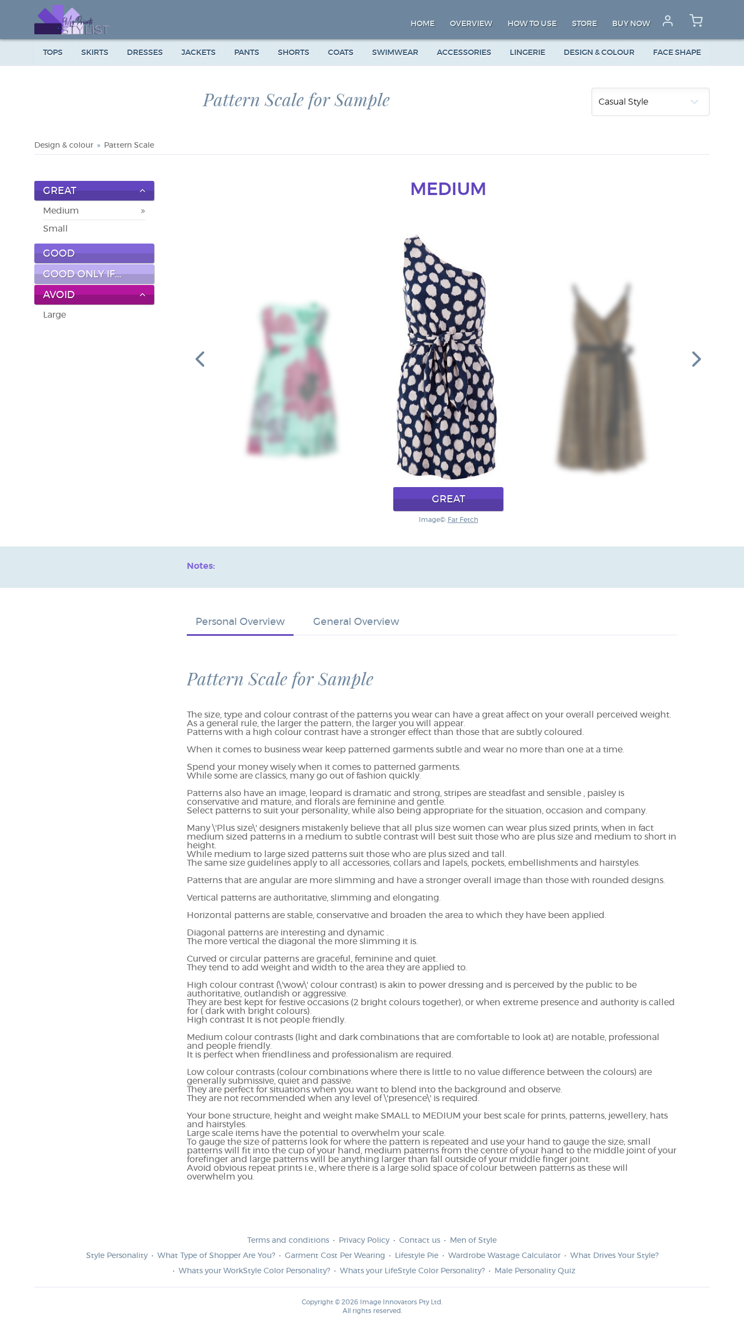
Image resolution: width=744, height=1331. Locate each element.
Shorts (293, 53)
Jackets (198, 53)
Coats (340, 53)
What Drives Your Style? (614, 1256)
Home (423, 24)
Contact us (419, 1240)
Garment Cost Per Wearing (335, 1256)
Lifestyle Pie (416, 1256)
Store (584, 24)
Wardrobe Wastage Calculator (504, 1256)
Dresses (145, 53)
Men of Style (473, 1240)
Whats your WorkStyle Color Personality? (254, 1271)
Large (54, 315)
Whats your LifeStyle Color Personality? (412, 1271)
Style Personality (117, 1256)
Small (55, 228)
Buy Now (631, 24)
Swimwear (395, 53)
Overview (471, 24)
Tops (53, 53)
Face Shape (677, 53)
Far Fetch (463, 519)
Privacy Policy (364, 1240)
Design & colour (599, 53)
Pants (246, 53)
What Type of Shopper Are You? (216, 1256)
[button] (200, 358)
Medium (61, 210)
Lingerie (527, 53)
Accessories (464, 53)
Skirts (94, 53)
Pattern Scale (129, 145)
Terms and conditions (288, 1240)
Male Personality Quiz (535, 1271)
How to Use (532, 24)
